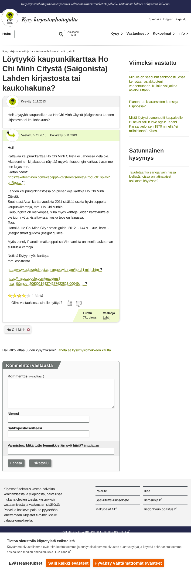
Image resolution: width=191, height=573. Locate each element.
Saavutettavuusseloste (112, 500)
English (168, 19)
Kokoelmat (162, 33)
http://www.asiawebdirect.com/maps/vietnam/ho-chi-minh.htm (53, 269)
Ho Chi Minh (16, 330)
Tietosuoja (150, 500)
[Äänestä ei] (78, 304)
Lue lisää (61, 552)
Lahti (106, 317)
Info (181, 33)
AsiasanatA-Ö (73, 33)
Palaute (101, 491)
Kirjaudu (180, 19)
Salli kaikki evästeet (68, 563)
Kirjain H (69, 51)
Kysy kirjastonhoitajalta (17, 51)
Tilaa (146, 491)
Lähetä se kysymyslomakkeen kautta (84, 350)
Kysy (114, 33)
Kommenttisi (18, 376)
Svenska (155, 19)
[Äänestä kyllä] (70, 303)
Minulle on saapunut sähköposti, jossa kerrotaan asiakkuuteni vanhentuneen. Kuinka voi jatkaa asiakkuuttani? (157, 83)
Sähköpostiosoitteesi (25, 428)
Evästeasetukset (25, 563)
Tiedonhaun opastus (158, 509)
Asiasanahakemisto (48, 51)
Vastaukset (136, 33)
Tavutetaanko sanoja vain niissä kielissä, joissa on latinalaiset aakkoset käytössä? (152, 176)
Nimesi (13, 414)
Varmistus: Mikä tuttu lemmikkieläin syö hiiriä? (45, 445)
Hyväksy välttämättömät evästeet (128, 563)
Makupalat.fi (104, 509)
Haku (6, 34)
